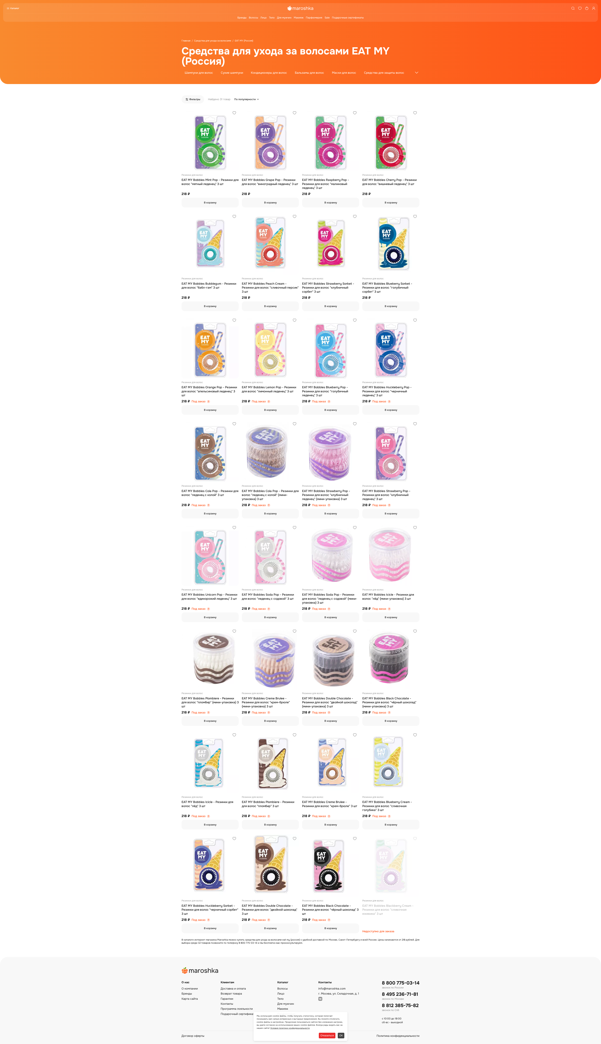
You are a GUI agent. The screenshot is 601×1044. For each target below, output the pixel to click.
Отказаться (327, 1035)
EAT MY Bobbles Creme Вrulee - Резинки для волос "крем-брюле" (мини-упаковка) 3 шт (266, 702)
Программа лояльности (237, 1009)
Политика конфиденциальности (398, 1036)
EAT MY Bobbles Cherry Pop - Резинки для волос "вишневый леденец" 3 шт (389, 182)
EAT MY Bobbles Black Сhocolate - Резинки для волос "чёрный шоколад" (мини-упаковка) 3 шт (389, 702)
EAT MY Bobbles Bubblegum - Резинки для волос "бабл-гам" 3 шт (209, 286)
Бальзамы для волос (309, 73)
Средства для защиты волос (384, 73)
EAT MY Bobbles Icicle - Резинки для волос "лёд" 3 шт (207, 804)
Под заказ (198, 401)
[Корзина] (587, 8)
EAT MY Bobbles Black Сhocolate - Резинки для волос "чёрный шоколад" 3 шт (330, 910)
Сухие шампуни (232, 73)
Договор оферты (193, 1036)
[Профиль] (594, 8)
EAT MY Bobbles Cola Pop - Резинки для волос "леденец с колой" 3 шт (210, 493)
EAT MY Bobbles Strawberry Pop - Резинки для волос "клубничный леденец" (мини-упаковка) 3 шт (326, 495)
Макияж (298, 17)
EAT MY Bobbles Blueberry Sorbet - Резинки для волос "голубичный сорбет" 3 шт (387, 288)
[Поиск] (573, 8)
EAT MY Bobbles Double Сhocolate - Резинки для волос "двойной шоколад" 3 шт (269, 910)
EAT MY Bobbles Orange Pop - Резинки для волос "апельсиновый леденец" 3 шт (209, 391)
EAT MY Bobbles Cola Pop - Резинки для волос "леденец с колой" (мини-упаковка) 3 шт (270, 495)
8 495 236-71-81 (400, 994)
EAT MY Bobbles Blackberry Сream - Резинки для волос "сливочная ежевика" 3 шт (388, 910)
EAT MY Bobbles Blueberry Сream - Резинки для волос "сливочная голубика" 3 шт (387, 806)
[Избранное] (580, 8)
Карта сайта (190, 998)
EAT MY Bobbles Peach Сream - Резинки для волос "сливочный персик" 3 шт (270, 288)
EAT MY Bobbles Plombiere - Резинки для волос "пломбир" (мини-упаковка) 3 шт (210, 702)
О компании (190, 988)
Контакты (227, 1004)
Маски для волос (344, 73)
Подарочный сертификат (237, 1014)
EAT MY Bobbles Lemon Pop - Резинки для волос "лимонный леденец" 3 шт (269, 389)
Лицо (263, 17)
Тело (272, 17)
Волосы (253, 17)
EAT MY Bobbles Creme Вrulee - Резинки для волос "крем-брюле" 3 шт (329, 804)
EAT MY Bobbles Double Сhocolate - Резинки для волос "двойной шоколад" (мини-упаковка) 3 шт (329, 702)
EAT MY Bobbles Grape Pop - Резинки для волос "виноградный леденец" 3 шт (270, 182)
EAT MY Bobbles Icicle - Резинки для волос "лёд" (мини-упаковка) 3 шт (388, 597)
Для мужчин (284, 17)
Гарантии (227, 998)
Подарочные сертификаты (348, 17)
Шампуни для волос (199, 73)
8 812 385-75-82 (400, 1005)
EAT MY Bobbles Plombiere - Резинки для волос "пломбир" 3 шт (268, 804)
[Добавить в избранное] (234, 113)
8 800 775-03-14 (400, 983)
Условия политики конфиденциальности (290, 1028)
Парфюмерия (314, 17)
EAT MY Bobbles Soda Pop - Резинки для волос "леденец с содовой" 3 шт (268, 597)
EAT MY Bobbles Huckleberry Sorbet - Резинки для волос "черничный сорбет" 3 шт (210, 910)
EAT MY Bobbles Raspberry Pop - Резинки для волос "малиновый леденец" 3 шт (325, 184)
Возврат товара (231, 993)
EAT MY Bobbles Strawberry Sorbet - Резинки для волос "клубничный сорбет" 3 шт (328, 288)
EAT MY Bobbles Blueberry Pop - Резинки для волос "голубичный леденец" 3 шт (325, 391)
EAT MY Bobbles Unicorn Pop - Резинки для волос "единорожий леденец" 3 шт (209, 597)
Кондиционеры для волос (269, 73)
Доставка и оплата (233, 988)
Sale (327, 17)
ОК (341, 1035)
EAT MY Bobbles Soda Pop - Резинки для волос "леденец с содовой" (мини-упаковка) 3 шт (329, 599)
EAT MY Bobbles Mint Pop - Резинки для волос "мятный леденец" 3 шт (210, 182)
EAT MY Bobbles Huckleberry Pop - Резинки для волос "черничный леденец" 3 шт (387, 391)
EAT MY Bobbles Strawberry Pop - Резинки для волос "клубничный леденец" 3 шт (386, 495)
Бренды (242, 17)
